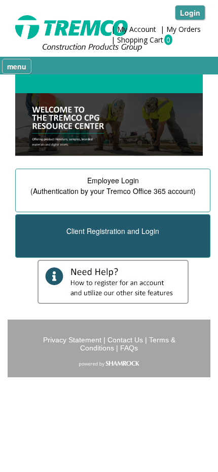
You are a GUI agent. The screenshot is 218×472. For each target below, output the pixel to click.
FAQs (129, 348)
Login (190, 13)
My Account (136, 29)
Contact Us (125, 340)
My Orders (183, 29)
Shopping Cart (140, 40)
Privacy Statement (72, 340)
